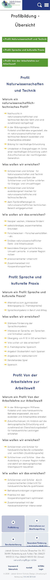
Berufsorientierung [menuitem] (13, 545)
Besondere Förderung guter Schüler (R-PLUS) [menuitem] (37, 544)
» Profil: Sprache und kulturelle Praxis (23, 50)
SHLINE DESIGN (29, 577)
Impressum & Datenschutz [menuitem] (13, 567)
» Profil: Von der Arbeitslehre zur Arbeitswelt (21, 62)
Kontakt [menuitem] (29, 568)
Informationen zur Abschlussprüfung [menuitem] (37, 527)
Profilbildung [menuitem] (13, 527)
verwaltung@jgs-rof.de (25, 560)
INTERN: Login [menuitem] (41, 567)
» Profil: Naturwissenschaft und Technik (25, 39)
